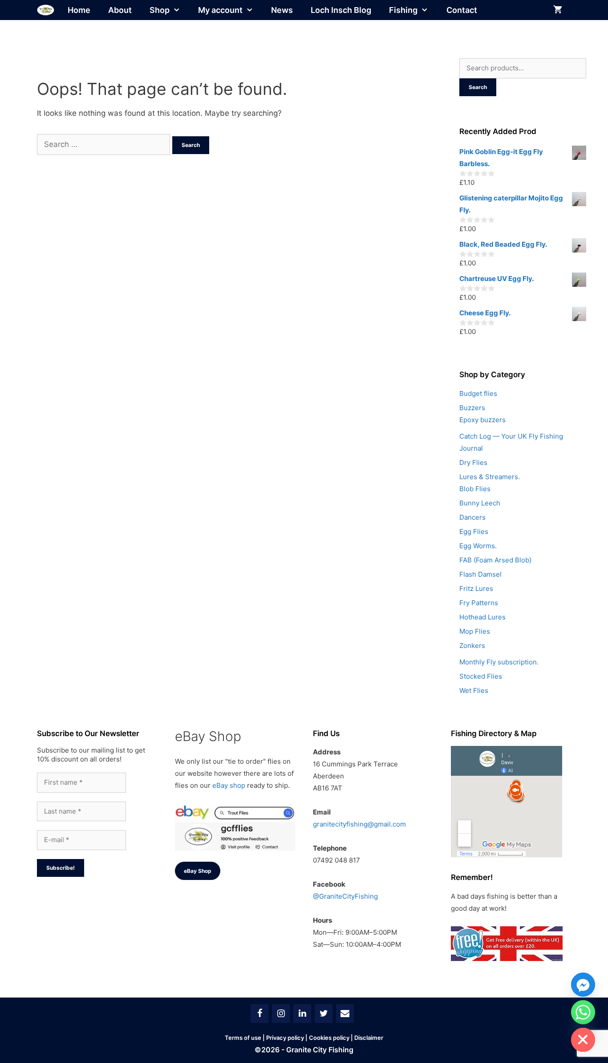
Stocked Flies (480, 676)
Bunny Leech (479, 503)
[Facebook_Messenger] (583, 985)
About (120, 10)
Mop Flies (474, 631)
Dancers (472, 517)
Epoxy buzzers (482, 419)
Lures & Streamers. (489, 476)
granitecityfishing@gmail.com (359, 824)
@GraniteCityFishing (345, 896)
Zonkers (472, 645)
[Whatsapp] (583, 1012)
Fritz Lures (476, 588)
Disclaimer (368, 1037)
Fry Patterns (478, 603)
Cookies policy (329, 1037)
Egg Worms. (478, 546)
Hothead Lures (482, 617)
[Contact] (345, 1013)
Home (79, 10)
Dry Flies (473, 462)
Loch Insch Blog (341, 10)
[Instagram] (281, 1013)
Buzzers (472, 407)
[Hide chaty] (583, 1040)
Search (478, 87)
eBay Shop (197, 871)
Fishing (403, 10)
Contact (461, 10)
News (282, 10)
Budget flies (478, 393)
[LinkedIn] (302, 1013)
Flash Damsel (480, 574)
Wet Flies (473, 690)
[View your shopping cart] (557, 10)
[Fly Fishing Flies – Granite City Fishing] (45, 10)
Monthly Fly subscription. (499, 662)
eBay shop (228, 785)
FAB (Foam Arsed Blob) (495, 560)
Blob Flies (474, 489)
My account (220, 10)
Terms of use (243, 1037)
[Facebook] (259, 1013)
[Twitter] (323, 1013)
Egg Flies (473, 531)
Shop (160, 10)
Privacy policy (285, 1037)
